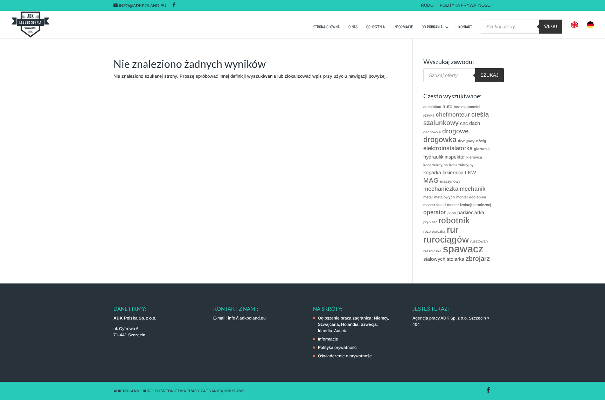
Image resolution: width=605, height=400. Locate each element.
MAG (431, 180)
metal (428, 197)
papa (451, 213)
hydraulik (433, 157)
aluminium (432, 107)
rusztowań (479, 241)
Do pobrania (432, 26)
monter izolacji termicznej (469, 205)
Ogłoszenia (375, 26)
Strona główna (326, 26)
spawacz (463, 248)
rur (452, 229)
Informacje (403, 26)
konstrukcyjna (435, 165)
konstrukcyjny (461, 165)
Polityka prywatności (466, 5)
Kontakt (465, 26)
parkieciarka (470, 212)
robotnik (454, 220)
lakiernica (453, 172)
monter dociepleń (471, 197)
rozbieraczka (434, 231)
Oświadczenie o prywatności (345, 355)
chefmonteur (453, 114)
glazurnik (482, 149)
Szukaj (550, 26)
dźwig (481, 141)
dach (474, 123)
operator (434, 212)
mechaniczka (440, 188)
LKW (470, 172)
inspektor (455, 157)
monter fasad (434, 205)
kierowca (474, 157)
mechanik (473, 188)
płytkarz (430, 222)
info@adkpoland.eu (247, 318)
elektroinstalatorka (448, 148)
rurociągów (446, 239)
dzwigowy (466, 141)
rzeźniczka (432, 251)
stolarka (455, 259)
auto (447, 106)
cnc (464, 123)
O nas (352, 26)
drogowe (455, 131)
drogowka (440, 139)
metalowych (444, 197)
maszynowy (450, 181)
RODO (427, 5)
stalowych (434, 259)
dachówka (432, 132)
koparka (432, 172)
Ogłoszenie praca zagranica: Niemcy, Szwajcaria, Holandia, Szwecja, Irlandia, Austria (353, 324)
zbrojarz (478, 258)
